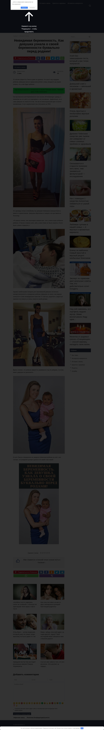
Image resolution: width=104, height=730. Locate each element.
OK (82, 728)
